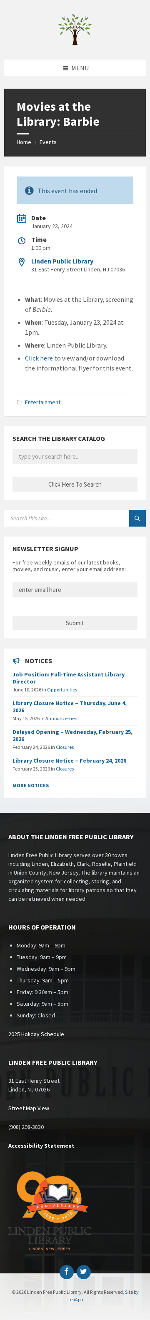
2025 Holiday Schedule (36, 1034)
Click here (39, 358)
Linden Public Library (62, 261)
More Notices (30, 785)
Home (24, 142)
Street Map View (28, 1108)
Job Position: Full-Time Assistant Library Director (68, 678)
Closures (65, 747)
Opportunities (62, 689)
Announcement (62, 718)
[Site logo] (75, 43)
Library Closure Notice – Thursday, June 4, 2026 (69, 706)
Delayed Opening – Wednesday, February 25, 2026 (72, 735)
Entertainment (42, 402)
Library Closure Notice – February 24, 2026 (69, 760)
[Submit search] (137, 518)
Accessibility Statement (41, 1145)
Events (48, 142)
